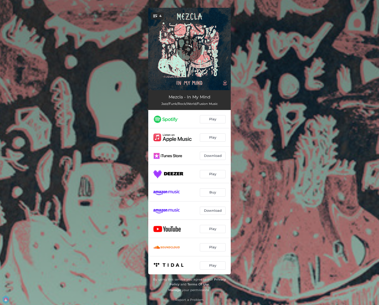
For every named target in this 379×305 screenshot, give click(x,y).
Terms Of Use (198, 284)
